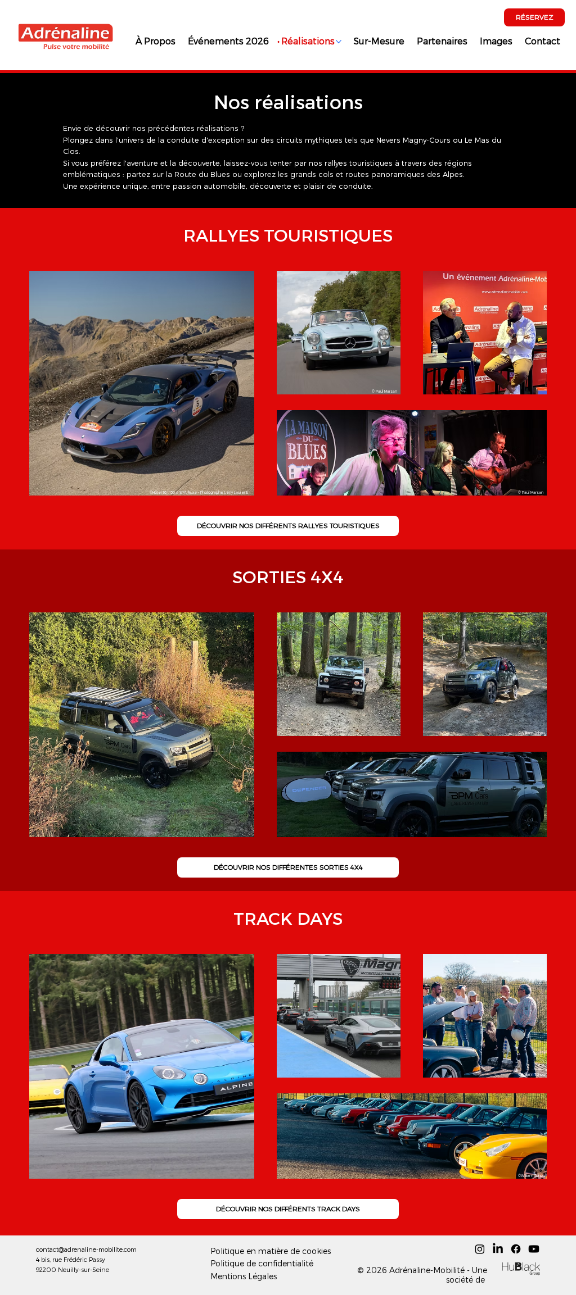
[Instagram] (480, 1249)
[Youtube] (534, 1249)
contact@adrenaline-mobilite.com (86, 1249)
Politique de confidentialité (261, 1263)
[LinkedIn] (498, 1249)
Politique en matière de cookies (270, 1251)
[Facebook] (516, 1249)
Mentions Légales (243, 1276)
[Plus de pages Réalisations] (338, 41)
